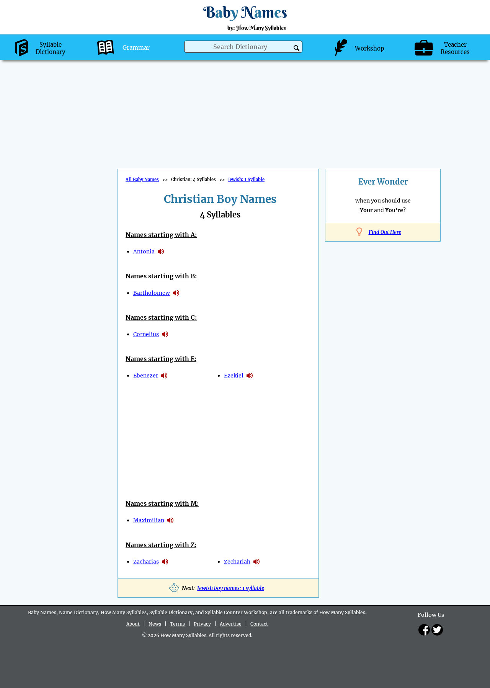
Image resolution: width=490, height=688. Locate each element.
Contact (259, 624)
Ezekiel (233, 375)
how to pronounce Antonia (161, 251)
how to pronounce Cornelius (165, 334)
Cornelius (146, 334)
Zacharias (146, 561)
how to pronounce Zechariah (256, 561)
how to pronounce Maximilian (170, 520)
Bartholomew (151, 292)
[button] (296, 48)
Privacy (202, 624)
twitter (437, 630)
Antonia (144, 251)
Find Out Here (385, 232)
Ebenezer (145, 375)
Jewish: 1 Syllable (246, 179)
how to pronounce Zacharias (165, 561)
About (133, 624)
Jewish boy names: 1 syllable (230, 588)
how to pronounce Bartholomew (176, 293)
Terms (177, 624)
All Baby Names (142, 179)
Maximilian (148, 520)
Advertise (231, 624)
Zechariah (237, 561)
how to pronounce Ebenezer (164, 375)
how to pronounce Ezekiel (250, 375)
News (155, 624)
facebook (424, 630)
